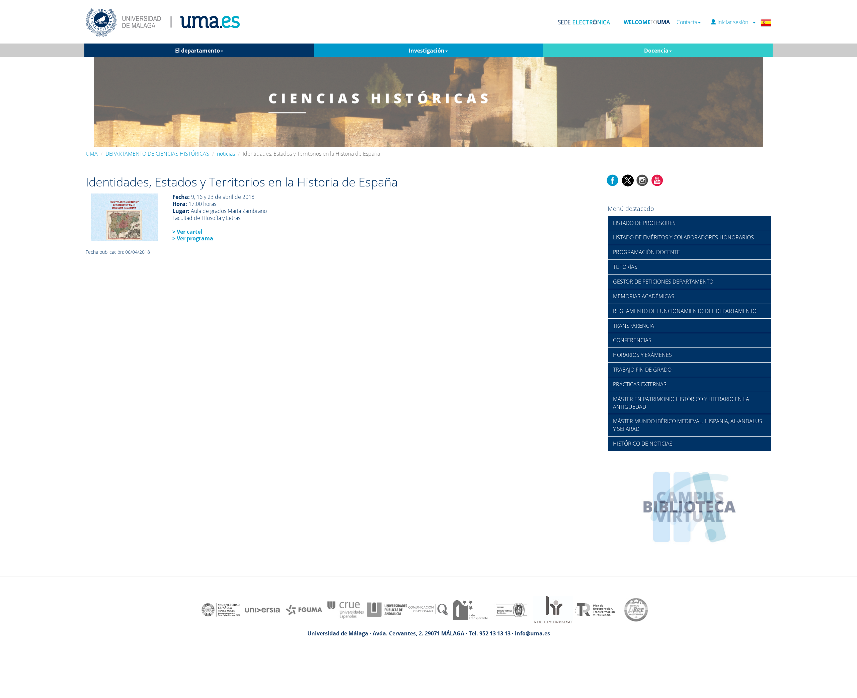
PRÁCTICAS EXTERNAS (640, 384)
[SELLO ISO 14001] (511, 609)
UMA (92, 153)
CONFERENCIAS (632, 340)
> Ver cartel (187, 231)
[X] (627, 179)
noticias (226, 153)
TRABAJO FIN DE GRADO (642, 369)
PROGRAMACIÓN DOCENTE (646, 252)
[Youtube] (657, 179)
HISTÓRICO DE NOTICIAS (643, 443)
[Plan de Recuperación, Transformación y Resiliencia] (594, 609)
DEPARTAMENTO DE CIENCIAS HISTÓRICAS (157, 153)
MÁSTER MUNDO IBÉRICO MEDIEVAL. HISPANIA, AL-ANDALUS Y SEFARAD (687, 425)
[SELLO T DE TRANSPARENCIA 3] (470, 609)
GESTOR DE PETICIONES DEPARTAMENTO (663, 281)
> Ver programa (192, 238)
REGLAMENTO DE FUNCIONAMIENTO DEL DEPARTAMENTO (685, 311)
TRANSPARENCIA (633, 325)
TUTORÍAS (625, 266)
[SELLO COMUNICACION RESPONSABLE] (428, 609)
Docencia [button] (656, 50)
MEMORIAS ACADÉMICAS (643, 296)
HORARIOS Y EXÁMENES (642, 355)
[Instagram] (642, 179)
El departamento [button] (197, 50)
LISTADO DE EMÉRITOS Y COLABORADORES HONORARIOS (683, 237)
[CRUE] (345, 609)
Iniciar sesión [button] (734, 22)
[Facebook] (612, 179)
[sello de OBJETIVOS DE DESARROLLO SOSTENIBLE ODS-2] (221, 609)
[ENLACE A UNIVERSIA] (262, 609)
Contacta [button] (687, 22)
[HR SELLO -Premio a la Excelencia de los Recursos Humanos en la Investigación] (553, 609)
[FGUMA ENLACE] (304, 609)
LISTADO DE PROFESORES (644, 223)
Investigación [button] (427, 50)
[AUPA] (387, 609)
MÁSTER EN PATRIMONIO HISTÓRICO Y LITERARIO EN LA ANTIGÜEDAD (681, 402)
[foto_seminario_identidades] (124, 217)
